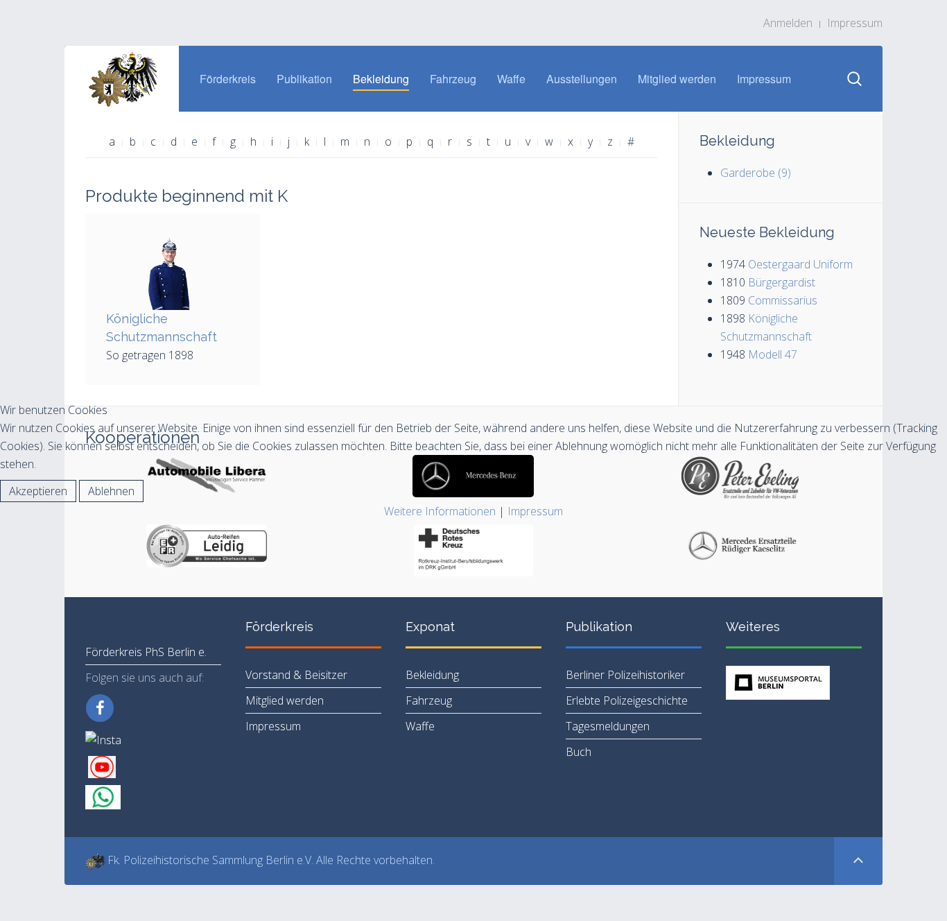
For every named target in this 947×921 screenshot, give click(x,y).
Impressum (535, 511)
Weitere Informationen (440, 511)
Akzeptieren (38, 491)
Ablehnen (111, 491)
